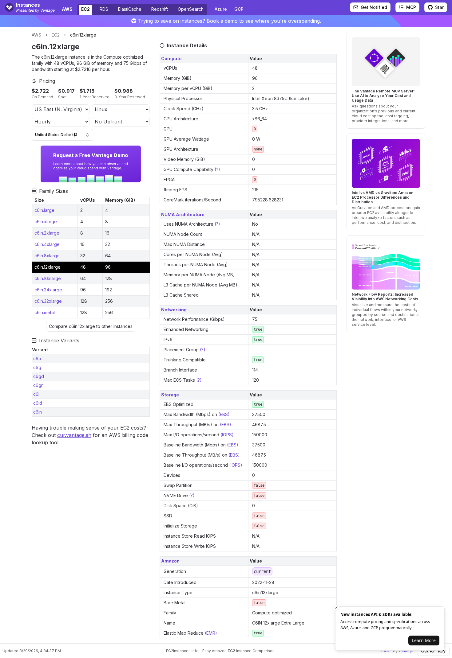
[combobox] (62, 135)
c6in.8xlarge (47, 255)
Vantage (405, 650)
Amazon (170, 560)
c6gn (38, 385)
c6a (37, 358)
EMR (210, 633)
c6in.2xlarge (46, 233)
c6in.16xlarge (47, 278)
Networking (174, 309)
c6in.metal (44, 312)
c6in (37, 412)
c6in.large (44, 210)
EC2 (85, 9)
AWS (36, 34)
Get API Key (433, 650)
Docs (384, 650)
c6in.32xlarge (48, 301)
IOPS (227, 434)
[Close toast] (336, 608)
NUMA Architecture (182, 214)
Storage (170, 394)
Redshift (159, 9)
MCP (411, 7)
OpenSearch (191, 9)
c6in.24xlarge (48, 289)
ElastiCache (129, 9)
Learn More (424, 640)
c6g (37, 367)
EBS (224, 414)
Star (439, 7)
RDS (104, 9)
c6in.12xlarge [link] (83, 34)
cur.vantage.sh (74, 435)
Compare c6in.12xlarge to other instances (91, 326)
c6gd (38, 376)
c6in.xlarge (45, 221)
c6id (37, 403)
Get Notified (374, 7)
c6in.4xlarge (47, 244)
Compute (171, 58)
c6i (36, 394)
